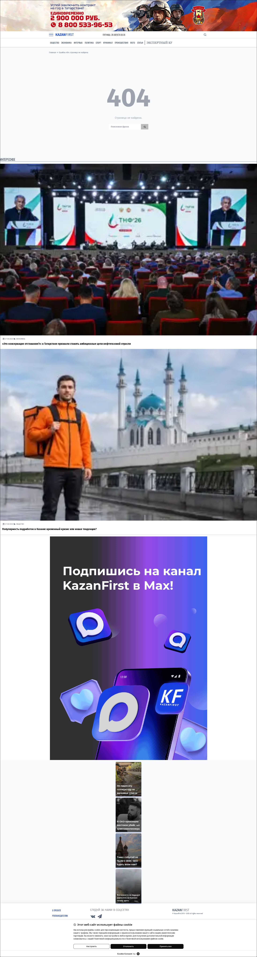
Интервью (78, 42)
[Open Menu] (51, 35)
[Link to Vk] (93, 917)
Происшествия (121, 42)
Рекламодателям (60, 915)
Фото (132, 42)
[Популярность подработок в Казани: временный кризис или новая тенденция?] (128, 435)
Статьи (140, 42)
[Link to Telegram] (100, 917)
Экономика (66, 42)
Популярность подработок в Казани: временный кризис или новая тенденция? (49, 529)
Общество (54, 42)
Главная (52, 52)
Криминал (107, 42)
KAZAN (64, 35)
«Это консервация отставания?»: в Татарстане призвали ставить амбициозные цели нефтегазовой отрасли (66, 343)
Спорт (98, 42)
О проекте (56, 910)
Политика (89, 42)
